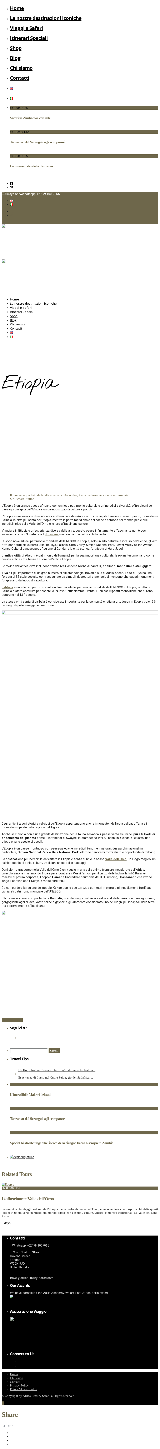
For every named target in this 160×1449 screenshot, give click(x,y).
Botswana (52, 534)
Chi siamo (21, 67)
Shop (15, 47)
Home (17, 8)
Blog (15, 57)
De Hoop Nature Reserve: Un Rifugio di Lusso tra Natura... (56, 1070)
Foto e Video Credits (23, 1389)
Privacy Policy (19, 1385)
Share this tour (12, 1020)
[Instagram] (11, 187)
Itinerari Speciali (29, 37)
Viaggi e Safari (26, 28)
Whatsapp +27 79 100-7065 (41, 194)
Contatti (19, 77)
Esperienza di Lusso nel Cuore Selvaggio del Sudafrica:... (55, 1077)
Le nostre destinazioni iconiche (45, 18)
